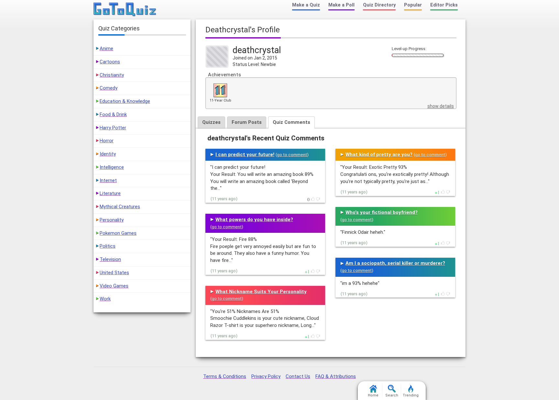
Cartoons (110, 62)
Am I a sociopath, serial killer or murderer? (395, 263)
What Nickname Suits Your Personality (261, 292)
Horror (107, 141)
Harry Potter (113, 128)
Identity (108, 154)
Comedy (108, 88)
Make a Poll (341, 5)
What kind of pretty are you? (378, 154)
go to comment (292, 154)
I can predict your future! (244, 154)
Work (105, 299)
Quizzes (211, 122)
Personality (112, 220)
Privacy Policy (265, 376)
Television (110, 259)
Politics (107, 246)
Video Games (114, 286)
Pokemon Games (118, 233)
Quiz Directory (379, 5)
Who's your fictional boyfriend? (381, 212)
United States (114, 273)
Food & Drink (113, 114)
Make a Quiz (306, 5)
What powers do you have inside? (254, 219)
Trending (411, 395)
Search (391, 395)
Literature (110, 193)
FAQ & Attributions (335, 376)
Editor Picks (444, 5)
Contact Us (298, 376)
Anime (106, 48)
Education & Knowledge (125, 101)
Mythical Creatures (120, 207)
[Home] (125, 10)
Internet (108, 180)
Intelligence (112, 167)
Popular (413, 5)
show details (440, 106)
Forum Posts (247, 122)
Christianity (112, 75)
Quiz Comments (291, 122)
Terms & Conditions (224, 376)
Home (373, 395)
